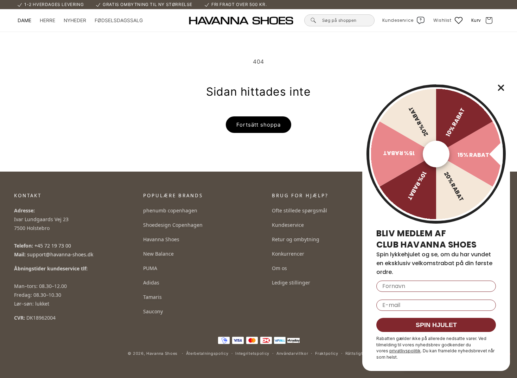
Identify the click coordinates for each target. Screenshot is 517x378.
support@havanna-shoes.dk (60, 254)
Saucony (153, 311)
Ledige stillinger (291, 282)
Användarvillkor (292, 353)
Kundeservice (288, 225)
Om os (279, 268)
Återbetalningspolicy (207, 353)
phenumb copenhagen (170, 210)
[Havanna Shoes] (241, 20)
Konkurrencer (288, 253)
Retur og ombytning (295, 239)
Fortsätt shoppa (258, 124)
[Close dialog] (501, 88)
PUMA (150, 268)
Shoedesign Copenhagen (173, 225)
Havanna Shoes (161, 239)
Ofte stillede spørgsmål (299, 210)
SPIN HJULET (436, 324)
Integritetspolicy (252, 353)
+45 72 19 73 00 (52, 245)
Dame (24, 20)
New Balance (158, 253)
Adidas (151, 282)
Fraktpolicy (326, 353)
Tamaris (152, 297)
